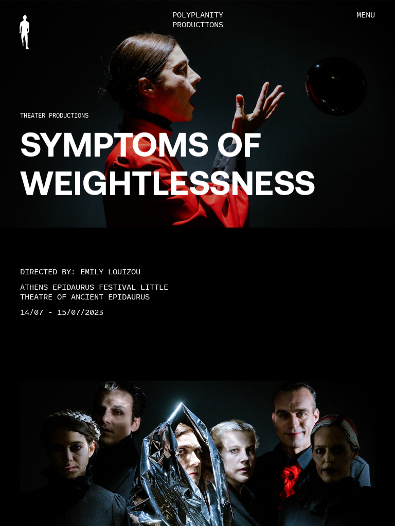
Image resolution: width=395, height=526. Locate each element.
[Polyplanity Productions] (24, 32)
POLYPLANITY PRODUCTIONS (197, 19)
